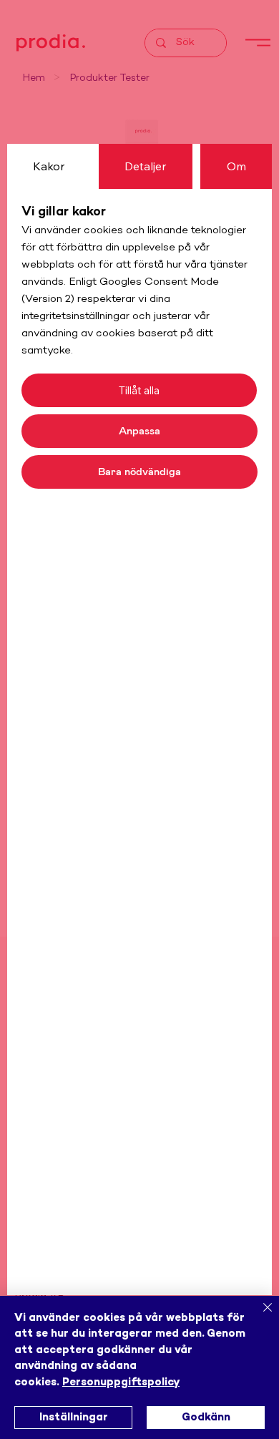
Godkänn (206, 1417)
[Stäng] (259, 1316)
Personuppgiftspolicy (121, 1382)
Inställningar (73, 1417)
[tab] (49, 166)
